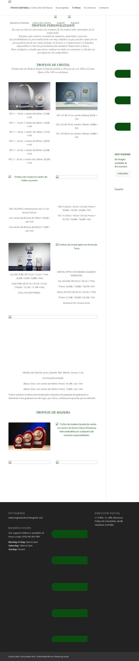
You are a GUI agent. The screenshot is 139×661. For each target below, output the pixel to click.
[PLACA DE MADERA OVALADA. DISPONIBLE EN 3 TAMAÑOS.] (29, 436)
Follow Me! (123, 173)
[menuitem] (13, 7)
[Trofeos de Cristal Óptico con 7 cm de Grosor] (77, 255)
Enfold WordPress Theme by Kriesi (53, 656)
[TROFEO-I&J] (77, 189)
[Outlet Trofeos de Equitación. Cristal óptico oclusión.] (29, 257)
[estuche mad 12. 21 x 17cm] (29, 476)
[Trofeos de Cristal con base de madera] (29, 190)
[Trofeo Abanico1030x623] (53, 342)
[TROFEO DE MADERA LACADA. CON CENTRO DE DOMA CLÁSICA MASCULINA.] (77, 436)
